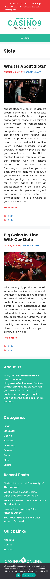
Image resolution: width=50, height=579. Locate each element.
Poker (7, 455)
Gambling (9, 445)
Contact (25, 3)
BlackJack (9, 430)
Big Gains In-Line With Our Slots (21, 237)
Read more (10, 207)
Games (8, 450)
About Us (13, 3)
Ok (18, 575)
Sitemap (36, 3)
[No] (47, 571)
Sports (7, 464)
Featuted (9, 440)
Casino (8, 435)
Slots (10, 216)
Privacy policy (28, 575)
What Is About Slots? (25, 66)
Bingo (7, 426)
